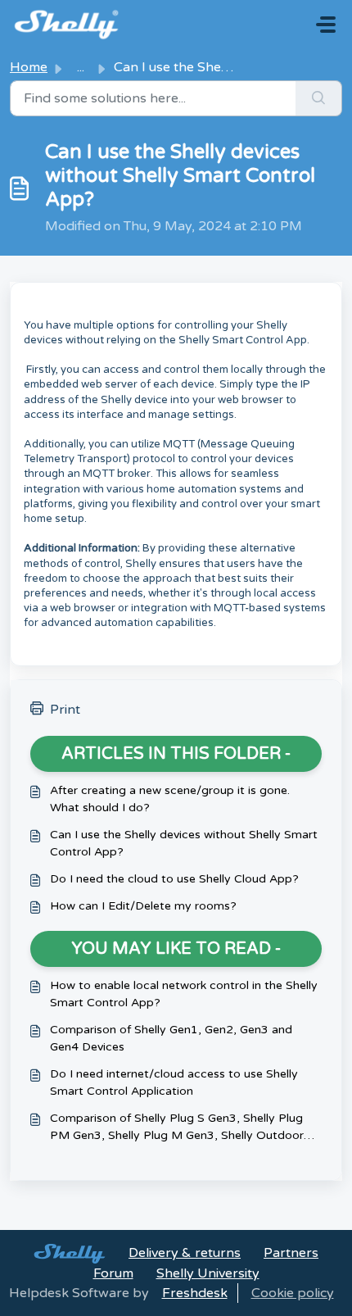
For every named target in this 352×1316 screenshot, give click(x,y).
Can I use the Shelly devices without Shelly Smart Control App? (184, 843)
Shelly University (207, 1273)
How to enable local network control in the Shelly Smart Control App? (184, 994)
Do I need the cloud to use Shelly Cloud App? (174, 879)
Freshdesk (195, 1293)
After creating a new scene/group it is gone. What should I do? (170, 799)
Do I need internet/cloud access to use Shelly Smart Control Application (174, 1082)
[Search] (319, 98)
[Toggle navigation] (325, 24)
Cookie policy (292, 1293)
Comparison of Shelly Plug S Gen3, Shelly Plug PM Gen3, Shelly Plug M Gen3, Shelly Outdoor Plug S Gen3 (177, 1127)
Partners (291, 1253)
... (80, 67)
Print (65, 709)
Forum (113, 1273)
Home (28, 67)
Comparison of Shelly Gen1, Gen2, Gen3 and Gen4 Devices (171, 1038)
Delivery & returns (185, 1253)
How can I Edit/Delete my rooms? (143, 906)
